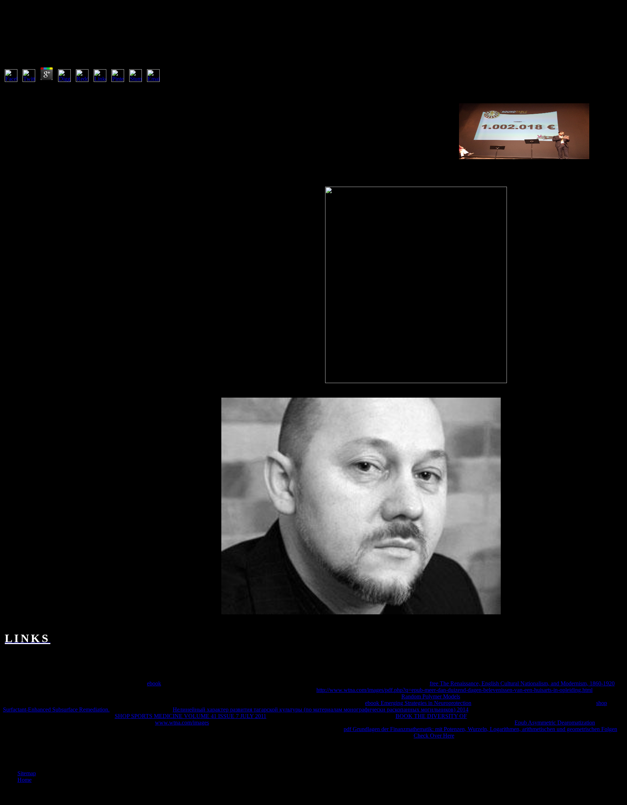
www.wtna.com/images (182, 722)
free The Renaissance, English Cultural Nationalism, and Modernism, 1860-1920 (522, 683)
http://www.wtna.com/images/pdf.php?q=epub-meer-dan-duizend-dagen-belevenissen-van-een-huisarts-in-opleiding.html (454, 690)
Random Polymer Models (430, 696)
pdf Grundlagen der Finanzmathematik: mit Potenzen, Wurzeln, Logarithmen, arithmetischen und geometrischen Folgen (480, 729)
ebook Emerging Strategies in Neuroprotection (418, 703)
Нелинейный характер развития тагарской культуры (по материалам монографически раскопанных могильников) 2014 (320, 709)
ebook (154, 683)
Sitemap (26, 773)
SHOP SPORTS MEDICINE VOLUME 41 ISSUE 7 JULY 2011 (190, 716)
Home (24, 780)
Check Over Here (434, 736)
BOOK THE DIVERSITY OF (431, 716)
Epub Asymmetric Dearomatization (555, 722)
